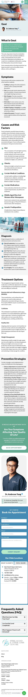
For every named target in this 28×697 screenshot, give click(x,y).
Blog (2, 656)
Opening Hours (6, 660)
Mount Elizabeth (7, 563)
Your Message (5, 537)
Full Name (4, 518)
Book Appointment (14, 448)
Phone (3, 531)
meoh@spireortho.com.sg (11, 575)
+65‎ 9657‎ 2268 (8, 573)
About (3, 654)
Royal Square (21, 563)
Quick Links (5, 650)
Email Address (5, 524)
